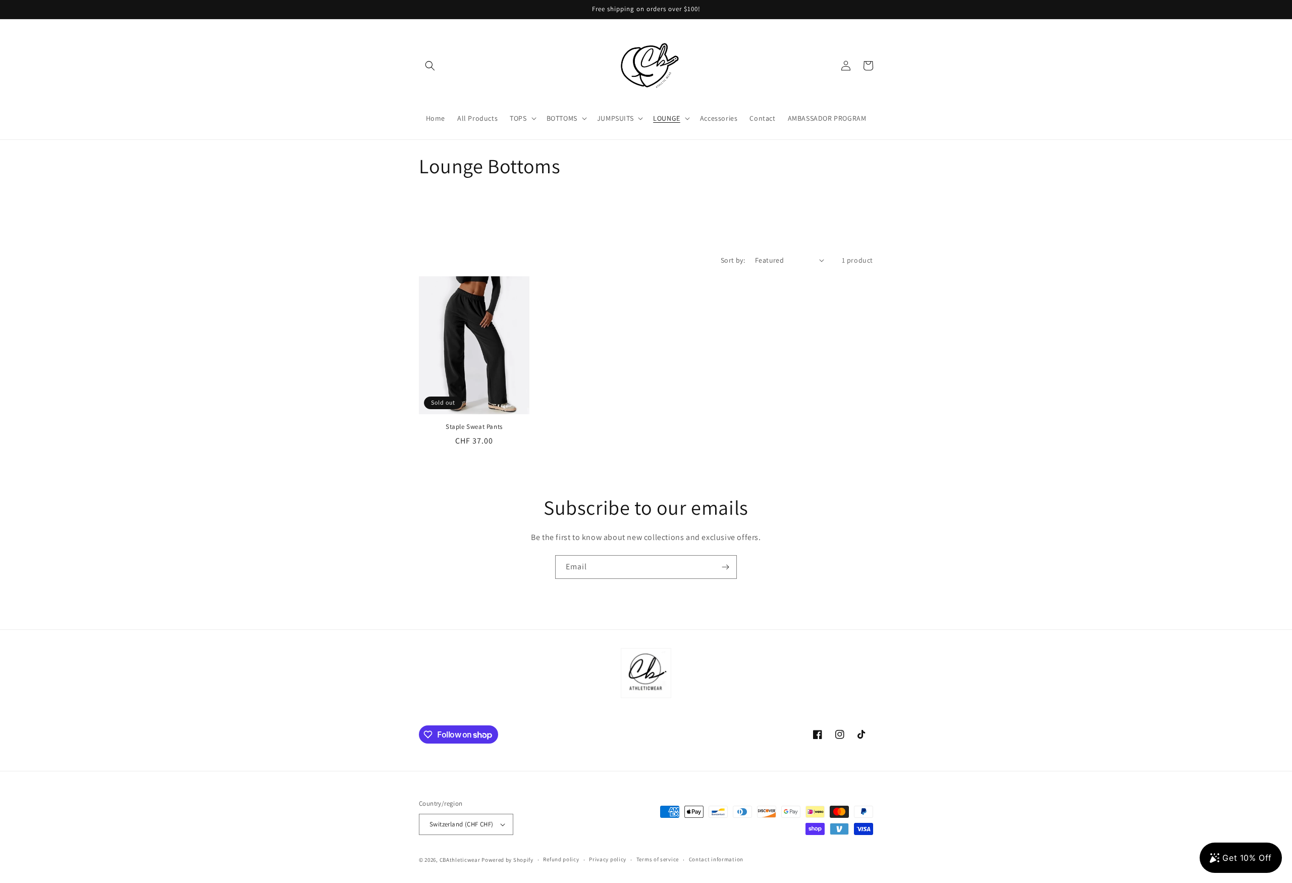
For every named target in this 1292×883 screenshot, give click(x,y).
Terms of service (657, 859)
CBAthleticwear (460, 859)
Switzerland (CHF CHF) (461, 824)
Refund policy (561, 859)
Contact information (716, 859)
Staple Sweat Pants (474, 427)
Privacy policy (607, 859)
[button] (430, 66)
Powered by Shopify (507, 859)
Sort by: (733, 260)
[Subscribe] (725, 567)
